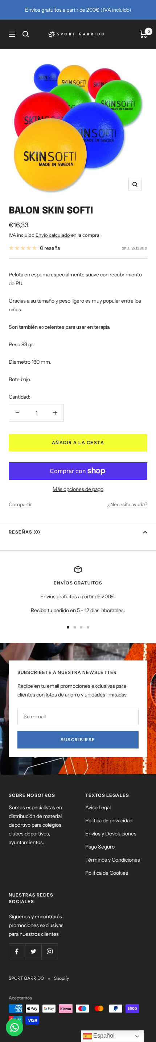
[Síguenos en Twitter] (33, 951)
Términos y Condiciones (112, 860)
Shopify (61, 978)
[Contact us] (14, 1027)
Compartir (20, 504)
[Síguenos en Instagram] (49, 951)
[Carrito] (143, 34)
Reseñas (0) (24, 532)
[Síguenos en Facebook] (17, 951)
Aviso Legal (98, 807)
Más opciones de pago (78, 489)
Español (103, 1036)
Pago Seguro (100, 846)
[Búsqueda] (25, 34)
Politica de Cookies (106, 873)
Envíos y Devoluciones (110, 833)
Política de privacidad (108, 820)
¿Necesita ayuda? (127, 504)
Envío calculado (53, 235)
